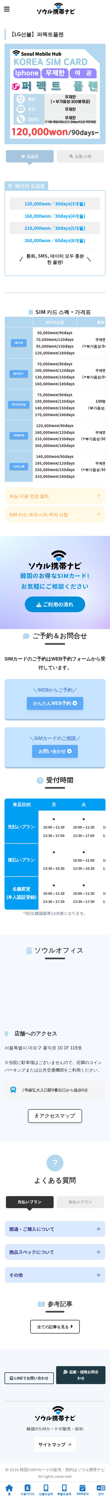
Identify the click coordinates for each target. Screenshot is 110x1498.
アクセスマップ (57, 1116)
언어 (101, 1494)
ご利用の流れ (58, 604)
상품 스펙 (83, 156)
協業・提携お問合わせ (83, 1375)
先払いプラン (29, 1202)
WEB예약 (83, 1494)
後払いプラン (80, 1202)
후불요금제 (64, 1494)
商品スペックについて (31, 1252)
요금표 (32, 156)
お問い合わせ (52, 751)
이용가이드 (28, 1494)
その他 (16, 1275)
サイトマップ (51, 1444)
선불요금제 (46, 1494)
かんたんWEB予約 (52, 703)
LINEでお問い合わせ (31, 1378)
